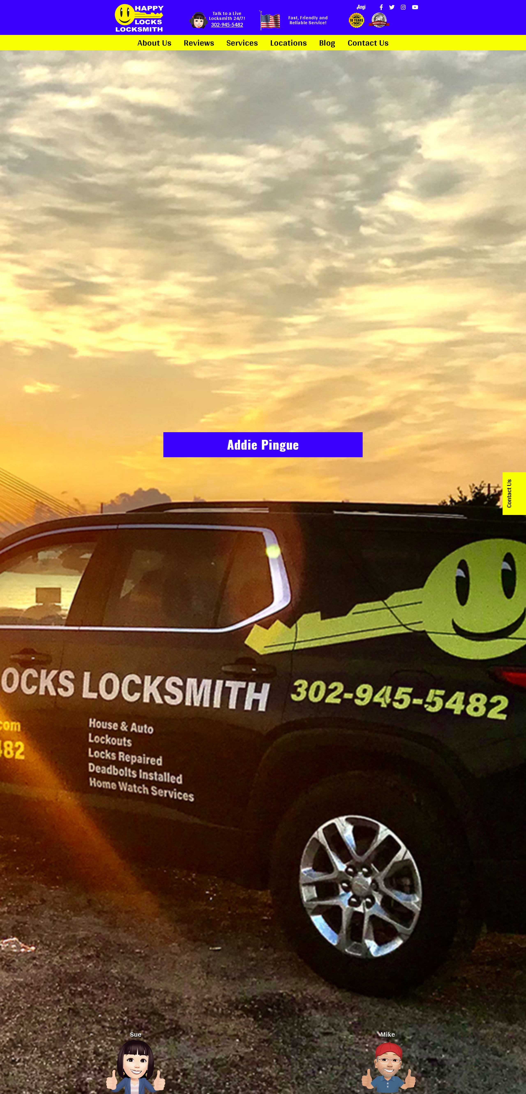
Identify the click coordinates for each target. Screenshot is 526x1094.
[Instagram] (403, 7)
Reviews (199, 43)
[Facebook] (381, 7)
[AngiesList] (361, 7)
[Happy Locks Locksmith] (139, 17)
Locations (288, 43)
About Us (154, 43)
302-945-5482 (227, 25)
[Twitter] (392, 7)
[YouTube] (415, 7)
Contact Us (368, 43)
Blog (327, 43)
